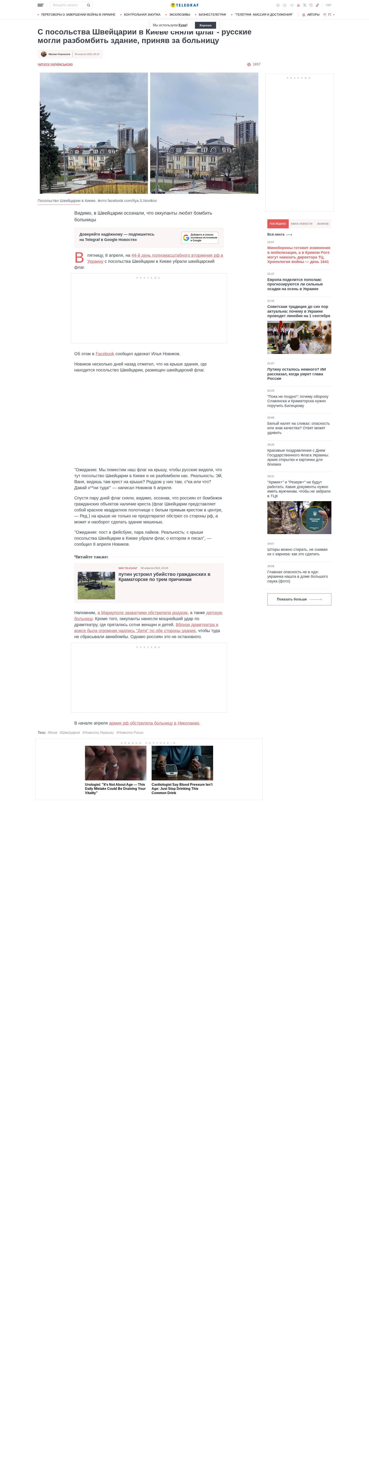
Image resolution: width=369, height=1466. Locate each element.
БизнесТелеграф (212, 14)
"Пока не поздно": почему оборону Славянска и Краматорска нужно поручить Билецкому (297, 401)
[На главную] (184, 5)
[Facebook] (278, 5)
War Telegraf (128, 568)
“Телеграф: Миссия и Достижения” (264, 14)
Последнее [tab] (278, 223)
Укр (328, 5)
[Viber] (284, 5)
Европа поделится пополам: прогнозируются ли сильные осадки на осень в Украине (295, 284)
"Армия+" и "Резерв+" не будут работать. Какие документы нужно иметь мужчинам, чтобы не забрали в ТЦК (299, 489)
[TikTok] (317, 5)
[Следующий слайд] (334, 14)
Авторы (313, 14)
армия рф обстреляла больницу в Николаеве (154, 723)
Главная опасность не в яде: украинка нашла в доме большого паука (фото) (297, 576)
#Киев (52, 732)
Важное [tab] (323, 223)
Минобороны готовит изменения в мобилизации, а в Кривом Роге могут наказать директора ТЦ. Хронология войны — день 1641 (298, 255)
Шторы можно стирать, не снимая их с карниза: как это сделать (297, 551)
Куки (182, 25)
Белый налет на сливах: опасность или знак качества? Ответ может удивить (298, 428)
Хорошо (205, 25)
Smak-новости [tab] (301, 223)
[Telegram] (291, 5)
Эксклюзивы (179, 14)
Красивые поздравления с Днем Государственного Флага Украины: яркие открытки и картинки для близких (298, 457)
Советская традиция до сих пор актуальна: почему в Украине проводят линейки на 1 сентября (298, 311)
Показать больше (292, 599)
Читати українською (55, 64)
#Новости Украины (98, 732)
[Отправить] (88, 5)
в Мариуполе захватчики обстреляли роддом (142, 612)
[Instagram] (311, 5)
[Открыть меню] (40, 5)
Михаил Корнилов (59, 54)
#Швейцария (70, 732)
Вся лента (275, 234)
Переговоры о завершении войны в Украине (78, 14)
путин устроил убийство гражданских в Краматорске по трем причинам (165, 577)
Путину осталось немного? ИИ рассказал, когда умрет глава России (296, 373)
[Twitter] (305, 5)
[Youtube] (298, 5)
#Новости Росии (130, 732)
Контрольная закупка (142, 14)
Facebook (105, 353)
